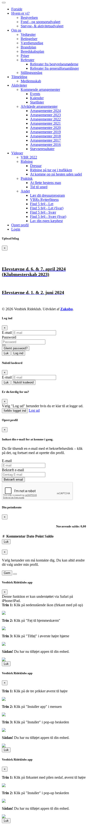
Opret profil (20, 225)
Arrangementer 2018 (45, 136)
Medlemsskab (31, 81)
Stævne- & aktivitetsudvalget (42, 26)
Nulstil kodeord (23, 382)
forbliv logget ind (15, 410)
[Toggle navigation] (4, 2)
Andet (25, 191)
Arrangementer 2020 (45, 128)
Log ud (34, 410)
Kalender (37, 98)
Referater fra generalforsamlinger (54, 68)
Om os (16, 30)
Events (35, 94)
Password (9, 337)
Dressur (36, 166)
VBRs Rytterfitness (44, 200)
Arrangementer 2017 (45, 140)
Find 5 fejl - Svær (43, 212)
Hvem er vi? (20, 13)
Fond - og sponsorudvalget (40, 22)
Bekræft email (13, 479)
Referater (27, 60)
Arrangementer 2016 (45, 145)
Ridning (27, 161)
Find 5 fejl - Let (41, 204)
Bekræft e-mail (13, 470)
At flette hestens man (45, 183)
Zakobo (66, 309)
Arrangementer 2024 (45, 111)
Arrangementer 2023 (45, 115)
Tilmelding (19, 77)
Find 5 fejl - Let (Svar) (46, 208)
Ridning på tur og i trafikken (51, 170)
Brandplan (28, 47)
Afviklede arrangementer (39, 106)
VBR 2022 (29, 157)
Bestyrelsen (29, 18)
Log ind (18, 353)
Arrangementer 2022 (45, 119)
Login (15, 229)
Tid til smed (38, 187)
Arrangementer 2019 (45, 132)
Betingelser (29, 39)
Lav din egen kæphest (46, 221)
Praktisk (27, 178)
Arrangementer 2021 (45, 123)
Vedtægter (28, 34)
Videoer (17, 153)
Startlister (37, 102)
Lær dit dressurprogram (47, 195)
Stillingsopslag (31, 73)
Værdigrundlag (32, 43)
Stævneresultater (42, 149)
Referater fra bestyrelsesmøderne (54, 64)
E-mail (7, 333)
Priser (25, 56)
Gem (7, 573)
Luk (6, 353)
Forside (16, 9)
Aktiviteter (19, 85)
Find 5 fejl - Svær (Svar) (48, 217)
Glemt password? (15, 348)
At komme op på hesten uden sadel (56, 174)
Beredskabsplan (32, 51)
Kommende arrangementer (40, 90)
